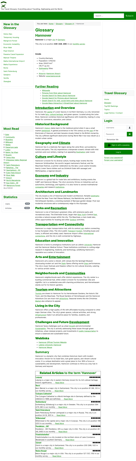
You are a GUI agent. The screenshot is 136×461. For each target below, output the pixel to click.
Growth (72, 326)
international (89, 233)
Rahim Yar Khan (12, 152)
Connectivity (74, 224)
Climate (64, 143)
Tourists (38, 293)
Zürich (38, 442)
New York (81, 214)
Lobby (7, 150)
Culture (40, 156)
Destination (80, 152)
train (82, 228)
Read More (59, 382)
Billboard (9, 142)
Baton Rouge (41, 451)
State (63, 263)
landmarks (95, 196)
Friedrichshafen (42, 434)
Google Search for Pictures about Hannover (59, 98)
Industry (62, 175)
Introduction (44, 108)
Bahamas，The (12, 168)
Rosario (9, 155)
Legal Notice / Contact (113, 113)
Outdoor (73, 220)
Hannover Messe (45, 347)
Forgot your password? (113, 157)
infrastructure (40, 315)
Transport (72, 231)
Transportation (46, 224)
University (88, 245)
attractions (63, 298)
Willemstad (40, 418)
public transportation (87, 331)
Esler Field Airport (13, 173)
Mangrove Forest (13, 185)
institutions (59, 187)
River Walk (10, 175)
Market (38, 301)
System (79, 231)
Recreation (59, 208)
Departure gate (12, 147)
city (53, 40)
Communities (75, 273)
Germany (61, 40)
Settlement (45, 131)
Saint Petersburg (13, 165)
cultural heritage (56, 114)
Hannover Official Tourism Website (53, 342)
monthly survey (79, 44)
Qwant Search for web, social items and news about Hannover (67, 101)
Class (86, 263)
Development (79, 322)
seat (91, 131)
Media (8, 145)
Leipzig (39, 377)
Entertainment (59, 257)
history (47, 128)
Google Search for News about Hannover (58, 95)
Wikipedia (46, 90)
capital (49, 112)
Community (10, 137)
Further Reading (47, 86)
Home (106, 99)
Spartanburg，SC (13, 170)
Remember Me (112, 139)
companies (39, 187)
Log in (118, 152)
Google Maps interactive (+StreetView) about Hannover (64, 103)
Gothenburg (41, 402)
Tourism (41, 289)
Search (130, 16)
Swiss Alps (10, 157)
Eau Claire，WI (12, 183)
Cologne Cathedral (43, 394)
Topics (107, 109)
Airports (42, 73)
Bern (38, 385)
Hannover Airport (53, 73)
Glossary (107, 103)
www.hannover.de (53, 76)
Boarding (9, 140)
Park (95, 214)
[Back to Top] (132, 457)
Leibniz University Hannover (50, 345)
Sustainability (40, 328)
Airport (9, 178)
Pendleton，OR (42, 426)
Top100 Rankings (111, 106)
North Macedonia (13, 180)
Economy (42, 175)
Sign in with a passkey (120, 145)
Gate (7, 134)
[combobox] (109, 15)
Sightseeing (43, 68)
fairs (47, 114)
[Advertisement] (12, 106)
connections (40, 236)
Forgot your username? (113, 160)
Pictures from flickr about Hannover (56, 93)
